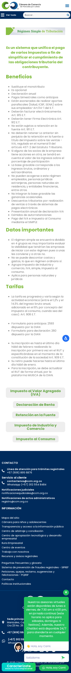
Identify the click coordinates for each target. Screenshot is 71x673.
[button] (8, 15)
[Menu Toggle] (67, 6)
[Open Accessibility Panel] (65, 338)
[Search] (68, 15)
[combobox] (45, 15)
